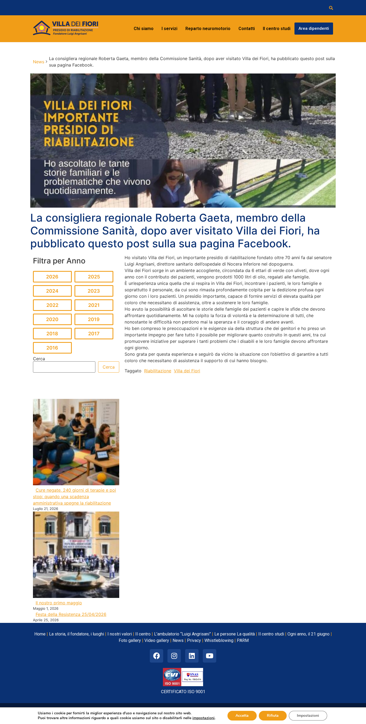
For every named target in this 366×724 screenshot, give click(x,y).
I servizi (169, 28)
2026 (52, 277)
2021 (94, 305)
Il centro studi (276, 28)
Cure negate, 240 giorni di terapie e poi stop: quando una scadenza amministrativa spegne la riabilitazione (74, 496)
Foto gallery (130, 640)
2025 (94, 277)
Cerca (39, 359)
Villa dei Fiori (187, 370)
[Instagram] (174, 656)
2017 (94, 333)
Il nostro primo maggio (59, 602)
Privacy (194, 640)
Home (40, 634)
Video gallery (156, 640)
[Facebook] (156, 656)
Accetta (242, 715)
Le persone (225, 634)
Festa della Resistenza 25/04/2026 (71, 614)
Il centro (143, 634)
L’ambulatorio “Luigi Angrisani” (182, 634)
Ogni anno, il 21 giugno (308, 634)
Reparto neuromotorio (207, 28)
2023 (94, 291)
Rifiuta (273, 715)
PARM (243, 640)
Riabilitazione (157, 370)
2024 (52, 291)
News (178, 640)
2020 (52, 319)
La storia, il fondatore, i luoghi (76, 634)
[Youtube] (209, 656)
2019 (94, 319)
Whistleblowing (218, 640)
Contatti (246, 28)
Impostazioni (308, 715)
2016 (52, 348)
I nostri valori (119, 634)
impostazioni (203, 718)
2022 (52, 305)
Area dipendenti (313, 28)
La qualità (246, 634)
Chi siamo (144, 28)
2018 (52, 333)
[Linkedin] (192, 656)
